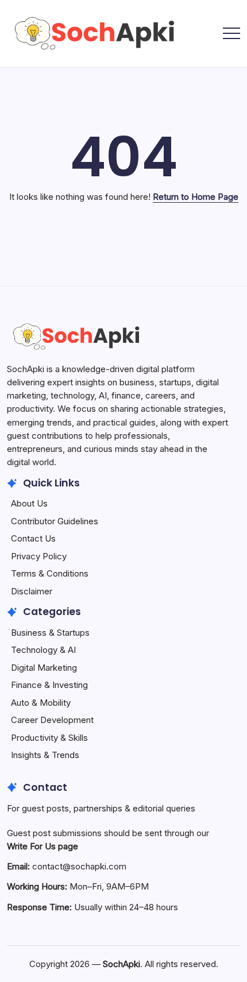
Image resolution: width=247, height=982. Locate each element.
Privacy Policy (39, 556)
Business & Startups (50, 632)
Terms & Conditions (49, 573)
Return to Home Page (195, 196)
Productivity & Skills (49, 737)
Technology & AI (43, 649)
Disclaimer (31, 591)
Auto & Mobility (41, 702)
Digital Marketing (44, 667)
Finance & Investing (49, 684)
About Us (29, 503)
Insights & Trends (45, 754)
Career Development (52, 719)
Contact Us (33, 538)
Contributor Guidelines (54, 521)
